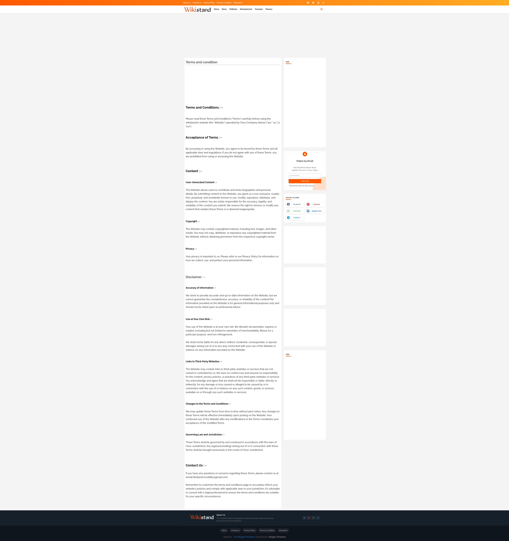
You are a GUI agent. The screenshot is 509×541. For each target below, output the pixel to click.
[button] (321, 9)
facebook (296, 204)
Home (216, 9)
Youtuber (259, 9)
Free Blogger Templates (244, 537)
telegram (296, 218)
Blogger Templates (277, 537)
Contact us (196, 3)
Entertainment (246, 9)
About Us (186, 3)
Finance (269, 9)
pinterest (316, 204)
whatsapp (297, 211)
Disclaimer (238, 3)
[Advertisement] (254, 35)
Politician (233, 9)
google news (317, 211)
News (224, 9)
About (224, 530)
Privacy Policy (209, 3)
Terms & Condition (224, 3)
